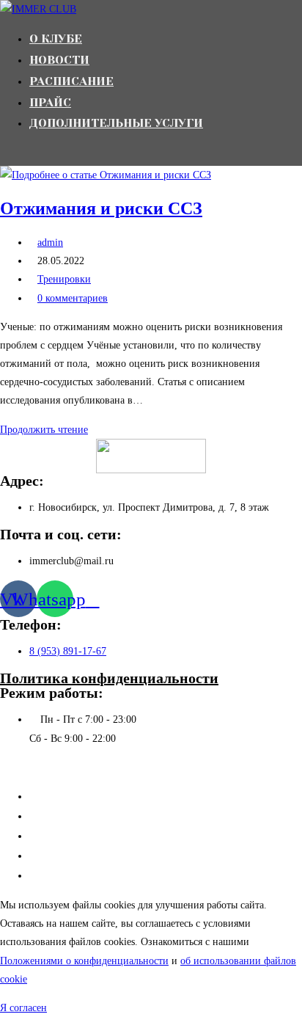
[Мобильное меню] (4, 154)
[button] (23, 1007)
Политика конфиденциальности (109, 678)
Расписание (56, 836)
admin (50, 242)
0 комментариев (72, 298)
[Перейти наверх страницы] (4, 767)
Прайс (44, 855)
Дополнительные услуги (87, 875)
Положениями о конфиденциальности (84, 960)
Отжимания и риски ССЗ (101, 208)
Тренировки (64, 279)
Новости (49, 816)
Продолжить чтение (48, 429)
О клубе (48, 796)
